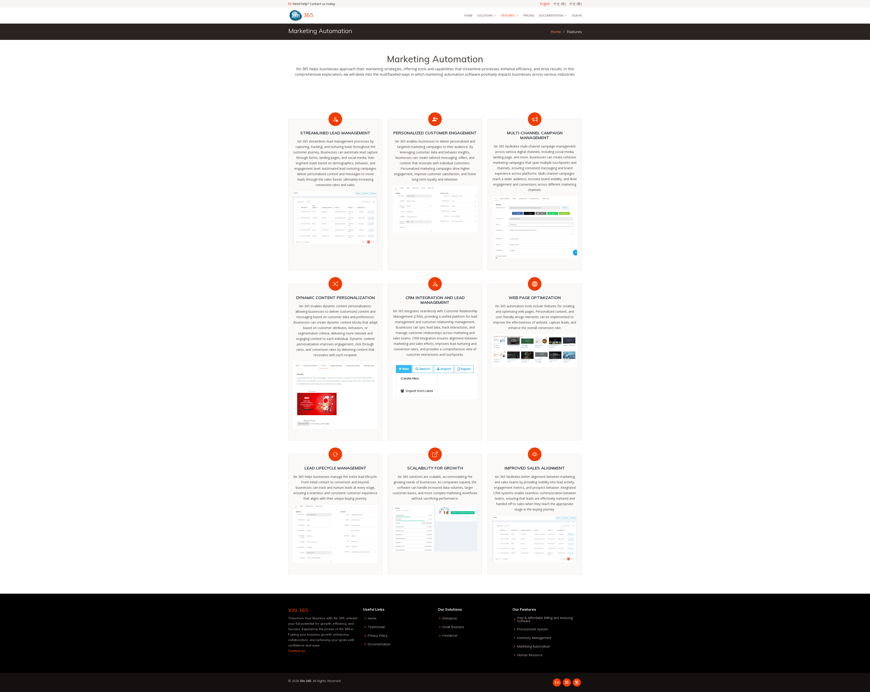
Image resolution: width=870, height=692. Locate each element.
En (557, 682)
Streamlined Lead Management (335, 132)
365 (308, 15)
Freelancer (450, 635)
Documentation (379, 644)
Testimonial (376, 627)
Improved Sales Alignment (535, 468)
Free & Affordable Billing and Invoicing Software (545, 619)
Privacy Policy (377, 635)
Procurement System (532, 629)
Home (468, 15)
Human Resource (529, 655)
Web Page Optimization (535, 297)
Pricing (528, 15)
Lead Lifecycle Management (335, 468)
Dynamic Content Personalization (335, 297)
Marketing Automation (533, 646)
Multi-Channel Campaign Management (535, 135)
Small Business (453, 627)
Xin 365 (298, 610)
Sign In (577, 15)
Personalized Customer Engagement (435, 132)
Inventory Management (534, 637)
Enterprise (449, 618)
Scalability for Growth (435, 468)
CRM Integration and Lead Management (435, 300)
